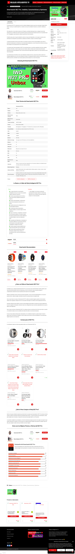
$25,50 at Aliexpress (21, 179)
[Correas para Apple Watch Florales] (41, 333)
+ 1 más (45, 377)
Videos (15, 21)
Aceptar (52, 550)
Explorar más (64, 2)
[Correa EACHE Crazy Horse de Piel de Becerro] (41, 358)
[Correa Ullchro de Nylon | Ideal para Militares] (13, 358)
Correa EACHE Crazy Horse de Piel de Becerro (40, 367)
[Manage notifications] (72, 552)
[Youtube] (11, 545)
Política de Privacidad (62, 552)
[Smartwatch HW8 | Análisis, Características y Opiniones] (22, 257)
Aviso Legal (67, 552)
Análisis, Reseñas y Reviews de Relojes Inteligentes (10, 264)
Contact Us (8, 538)
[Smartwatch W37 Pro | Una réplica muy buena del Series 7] (32, 257)
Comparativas (40, 2)
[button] (72, 541)
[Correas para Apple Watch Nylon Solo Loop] (27, 333)
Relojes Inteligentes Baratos (15, 6)
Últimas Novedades (56, 2)
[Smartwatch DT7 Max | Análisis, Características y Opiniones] (43, 257)
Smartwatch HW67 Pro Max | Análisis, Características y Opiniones (11, 513)
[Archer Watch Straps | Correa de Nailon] (13, 386)
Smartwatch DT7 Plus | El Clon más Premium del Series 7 (40, 514)
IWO (53, 53)
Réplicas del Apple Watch (58, 58)
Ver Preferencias (69, 550)
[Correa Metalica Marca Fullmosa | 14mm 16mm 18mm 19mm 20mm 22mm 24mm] (27, 358)
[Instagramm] (9, 545)
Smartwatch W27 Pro (18, 90)
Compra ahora (15, 279)
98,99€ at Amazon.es (31, 179)
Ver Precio (58, 24)
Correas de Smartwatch (11, 364)
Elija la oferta (41, 517)
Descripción (10, 21)
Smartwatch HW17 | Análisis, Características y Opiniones (25, 513)
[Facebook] (8, 545)
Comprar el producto (25, 279)
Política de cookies (56, 552)
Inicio (8, 6)
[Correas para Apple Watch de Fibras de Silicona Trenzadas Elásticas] (27, 386)
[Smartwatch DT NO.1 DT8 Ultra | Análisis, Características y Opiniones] (12, 257)
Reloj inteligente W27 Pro (18, 96)
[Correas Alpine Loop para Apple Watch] (13, 333)
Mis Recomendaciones (48, 2)
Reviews (34, 2)
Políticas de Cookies (10, 536)
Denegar (61, 550)
